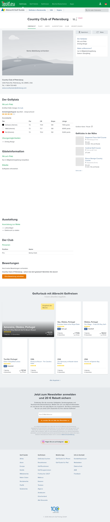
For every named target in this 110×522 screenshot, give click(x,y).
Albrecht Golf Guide (15, 10)
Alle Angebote (54, 380)
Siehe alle (78, 170)
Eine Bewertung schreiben (14, 276)
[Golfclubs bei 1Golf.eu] (8, 3)
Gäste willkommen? (84, 48)
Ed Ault (20, 108)
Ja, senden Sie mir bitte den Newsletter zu (55, 420)
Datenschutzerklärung (68, 434)
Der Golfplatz (82, 39)
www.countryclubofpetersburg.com (14, 88)
